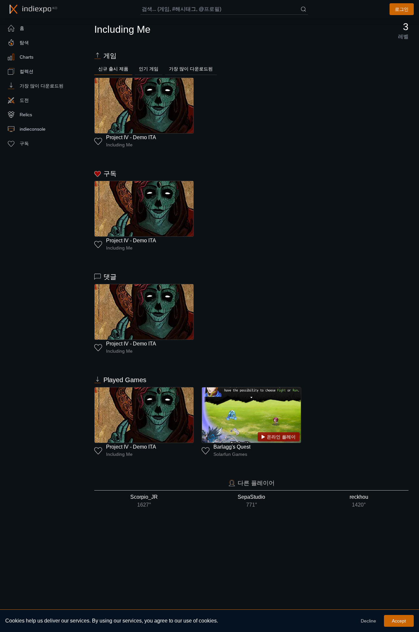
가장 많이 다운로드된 (191, 68)
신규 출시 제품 (113, 68)
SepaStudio (251, 501)
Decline (368, 620)
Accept (399, 620)
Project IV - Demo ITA (131, 137)
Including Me (119, 144)
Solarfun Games (230, 454)
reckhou (359, 501)
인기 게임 (148, 68)
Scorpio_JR (144, 501)
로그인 (402, 9)
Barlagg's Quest (231, 447)
